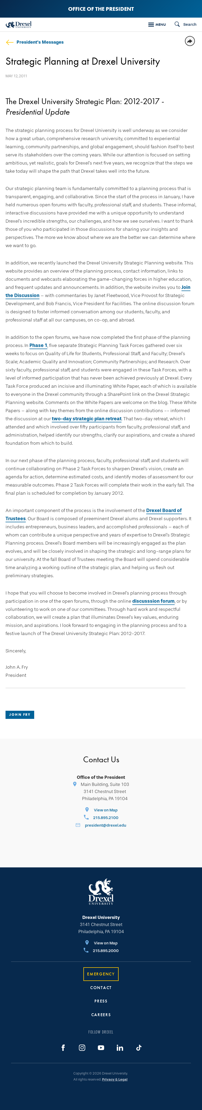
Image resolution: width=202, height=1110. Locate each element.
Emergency (101, 974)
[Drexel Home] (19, 24)
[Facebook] (63, 1048)
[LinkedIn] (120, 1048)
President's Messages (40, 42)
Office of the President (101, 8)
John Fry (20, 714)
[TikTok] (139, 1048)
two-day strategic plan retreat (87, 419)
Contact (101, 987)
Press (101, 1001)
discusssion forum (153, 601)
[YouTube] (101, 1048)
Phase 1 (38, 345)
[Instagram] (82, 1048)
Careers (101, 1014)
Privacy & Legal (115, 1079)
